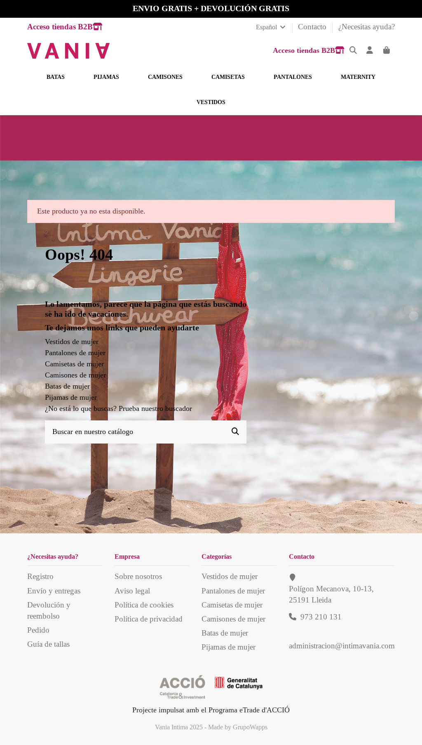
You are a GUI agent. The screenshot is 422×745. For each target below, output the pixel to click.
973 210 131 (321, 616)
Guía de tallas (48, 644)
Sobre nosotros (138, 576)
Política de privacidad (149, 619)
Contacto (313, 26)
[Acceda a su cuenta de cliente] (370, 50)
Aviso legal (132, 590)
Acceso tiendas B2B (60, 26)
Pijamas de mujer (71, 397)
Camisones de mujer (75, 375)
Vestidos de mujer (71, 341)
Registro (40, 576)
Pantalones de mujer (75, 353)
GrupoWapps (250, 727)
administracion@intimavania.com (342, 645)
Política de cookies (144, 604)
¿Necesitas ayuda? (366, 26)
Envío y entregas (53, 590)
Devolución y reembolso (48, 610)
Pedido (38, 630)
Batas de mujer (67, 386)
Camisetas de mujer (74, 364)
